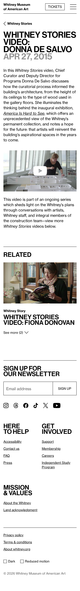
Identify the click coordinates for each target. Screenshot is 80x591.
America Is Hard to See (23, 113)
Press (7, 462)
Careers (48, 455)
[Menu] (73, 6)
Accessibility (12, 441)
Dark (11, 561)
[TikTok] (36, 405)
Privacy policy (13, 535)
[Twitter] (46, 405)
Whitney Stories (19, 23)
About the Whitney (17, 503)
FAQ (6, 455)
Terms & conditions (17, 542)
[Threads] (16, 405)
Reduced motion (37, 561)
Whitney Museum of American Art (16, 7)
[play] (40, 170)
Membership (51, 448)
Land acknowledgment (20, 510)
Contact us (11, 448)
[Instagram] (6, 405)
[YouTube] (57, 405)
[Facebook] (26, 405)
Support (48, 441)
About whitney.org (16, 549)
